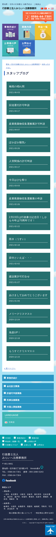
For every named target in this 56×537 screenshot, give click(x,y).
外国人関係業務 (14, 407)
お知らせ (27, 445)
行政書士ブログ (11, 445)
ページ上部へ (50, 530)
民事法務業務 (13, 400)
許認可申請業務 (14, 393)
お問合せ (40, 445)
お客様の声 (31, 441)
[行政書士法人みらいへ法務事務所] (19, 9)
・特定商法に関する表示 (44, 513)
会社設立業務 (13, 386)
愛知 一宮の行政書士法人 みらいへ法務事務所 (23, 64)
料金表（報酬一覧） (13, 441)
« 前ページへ (9, 368)
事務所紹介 (12, 378)
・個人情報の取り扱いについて (19, 513)
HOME (8, 438)
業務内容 (35, 438)
